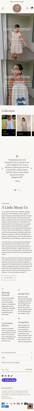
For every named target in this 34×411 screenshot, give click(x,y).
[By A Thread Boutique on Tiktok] (12, 376)
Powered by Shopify (7, 398)
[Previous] (7, 1)
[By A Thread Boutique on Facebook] (3, 376)
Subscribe (28, 369)
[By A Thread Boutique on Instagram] (6, 376)
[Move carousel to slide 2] (15, 190)
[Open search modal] (27, 8)
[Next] (27, 1)
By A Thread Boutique (17, 391)
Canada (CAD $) (8, 388)
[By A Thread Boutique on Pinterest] (9, 376)
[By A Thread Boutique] (17, 8)
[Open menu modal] (3, 8)
